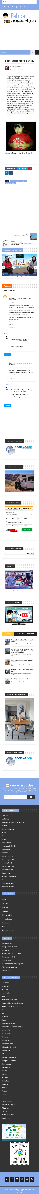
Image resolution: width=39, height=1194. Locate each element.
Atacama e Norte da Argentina (13, 822)
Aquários (5, 983)
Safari (4, 1088)
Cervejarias (6, 993)
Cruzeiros (5, 1013)
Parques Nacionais (9, 1057)
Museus (5, 1054)
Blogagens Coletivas (9, 947)
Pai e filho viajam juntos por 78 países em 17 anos (22, 661)
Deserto (5, 1017)
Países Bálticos (7, 870)
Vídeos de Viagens (8, 1105)
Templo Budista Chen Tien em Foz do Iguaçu (22, 640)
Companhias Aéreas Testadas (12, 1003)
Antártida (5, 819)
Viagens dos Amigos (9, 967)
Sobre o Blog (7, 960)
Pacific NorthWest (8, 866)
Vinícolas (5, 1108)
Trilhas (4, 1098)
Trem (4, 1094)
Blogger (8, 286)
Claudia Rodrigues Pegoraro (19, 339)
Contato (5, 911)
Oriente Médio (7, 863)
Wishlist (5, 903)
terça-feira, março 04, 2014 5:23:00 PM (22, 390)
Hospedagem (7, 1040)
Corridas (5, 1010)
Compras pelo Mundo (10, 1006)
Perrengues (6, 1064)
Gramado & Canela (9, 846)
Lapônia (5, 853)
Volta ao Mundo (8, 1115)
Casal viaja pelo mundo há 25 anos (21, 679)
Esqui (4, 1020)
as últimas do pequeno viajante (18, 181)
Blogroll (5, 907)
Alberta (5, 816)
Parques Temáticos (9, 1061)
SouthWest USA (8, 883)
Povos (4, 1071)
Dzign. (20, 1192)
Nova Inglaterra (8, 860)
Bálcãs (4, 826)
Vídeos (4, 927)
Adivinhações (7, 943)
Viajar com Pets (7, 1101)
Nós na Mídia (7, 915)
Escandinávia (6, 843)
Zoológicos (6, 1118)
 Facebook (11, 168)
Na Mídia (5, 950)
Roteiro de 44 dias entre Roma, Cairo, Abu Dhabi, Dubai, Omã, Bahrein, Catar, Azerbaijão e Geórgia (22, 650)
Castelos (5, 990)
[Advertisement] (19, 38)
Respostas (9, 334)
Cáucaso (5, 836)
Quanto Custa (7, 1077)
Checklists (5, 996)
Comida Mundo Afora (10, 1000)
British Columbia (8, 829)
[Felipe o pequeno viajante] (19, 18)
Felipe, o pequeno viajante (12, 1189)
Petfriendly (6, 1067)
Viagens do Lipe (8, 931)
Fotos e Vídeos (7, 1034)
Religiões (5, 1081)
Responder (13, 327)
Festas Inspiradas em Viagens (12, 1027)
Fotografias (6, 1030)
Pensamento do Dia (9, 957)
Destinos (5, 923)
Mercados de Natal (9, 1047)
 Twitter (22, 168)
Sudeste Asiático (8, 887)
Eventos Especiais (8, 1023)
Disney (4, 839)
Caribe (4, 832)
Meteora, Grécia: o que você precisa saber (22, 670)
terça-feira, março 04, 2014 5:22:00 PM (22, 340)
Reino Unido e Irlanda (10, 880)
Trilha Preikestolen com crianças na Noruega (17, 273)
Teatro (4, 1091)
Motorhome (6, 1050)
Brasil (4, 899)
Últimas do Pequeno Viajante (12, 964)
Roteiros (5, 1084)
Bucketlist (5, 986)
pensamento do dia (10, 183)
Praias (4, 1074)
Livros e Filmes (7, 1044)
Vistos (4, 1111)
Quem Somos (7, 919)
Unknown (12, 298)
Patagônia (6, 873)
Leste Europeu (7, 856)
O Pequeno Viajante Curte (11, 954)
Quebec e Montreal (9, 876)
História (5, 1037)
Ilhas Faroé (6, 849)
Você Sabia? (6, 970)
